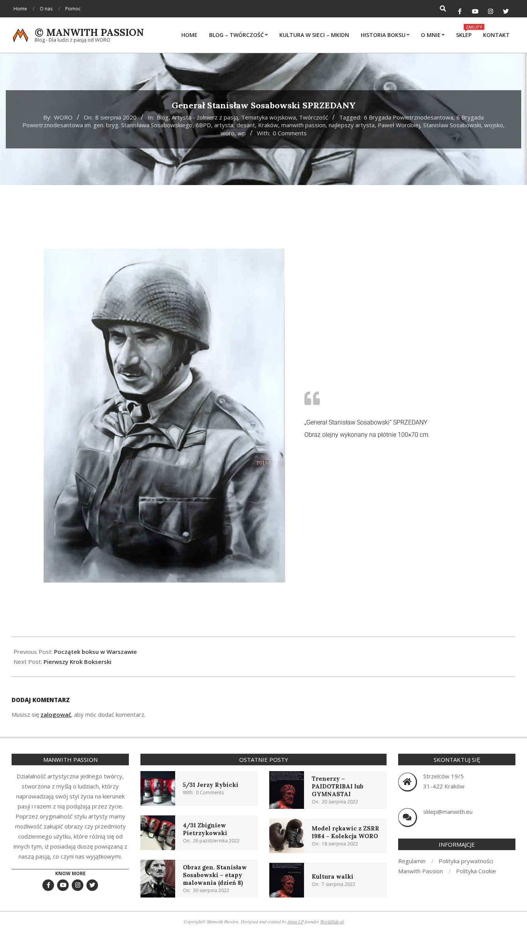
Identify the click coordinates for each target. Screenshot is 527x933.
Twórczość (313, 117)
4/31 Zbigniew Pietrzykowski (205, 829)
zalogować (56, 714)
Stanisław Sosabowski (452, 125)
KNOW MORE (70, 873)
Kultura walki (332, 876)
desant (245, 125)
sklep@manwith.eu (448, 811)
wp (242, 133)
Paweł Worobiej (399, 125)
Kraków (268, 125)
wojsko (493, 125)
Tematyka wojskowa (268, 117)
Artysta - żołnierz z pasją (205, 117)
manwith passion (303, 125)
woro (228, 133)
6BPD (203, 125)
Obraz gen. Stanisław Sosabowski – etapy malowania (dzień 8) (215, 875)
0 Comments (290, 133)
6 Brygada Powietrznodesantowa (408, 117)
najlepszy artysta (352, 125)
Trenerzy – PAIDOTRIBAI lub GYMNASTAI (337, 786)
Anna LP (295, 921)
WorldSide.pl (332, 921)
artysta (223, 125)
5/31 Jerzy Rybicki (210, 784)
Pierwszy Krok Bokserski (77, 661)
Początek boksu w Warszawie (95, 651)
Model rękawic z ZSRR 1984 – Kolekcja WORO (345, 832)
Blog (163, 117)
